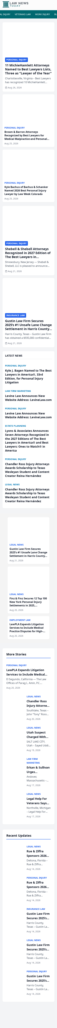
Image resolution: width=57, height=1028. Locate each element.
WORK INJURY (42, 14)
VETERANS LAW (23, 14)
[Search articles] (52, 4)
